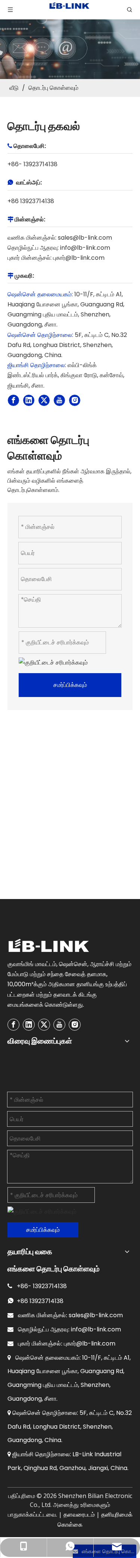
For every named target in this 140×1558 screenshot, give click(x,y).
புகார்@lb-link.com (79, 257)
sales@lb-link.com (85, 237)
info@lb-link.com (85, 247)
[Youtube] (59, 400)
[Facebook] (13, 400)
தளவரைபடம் (79, 1514)
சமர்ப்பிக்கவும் (70, 685)
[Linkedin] (29, 400)
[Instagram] (75, 400)
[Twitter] (44, 400)
